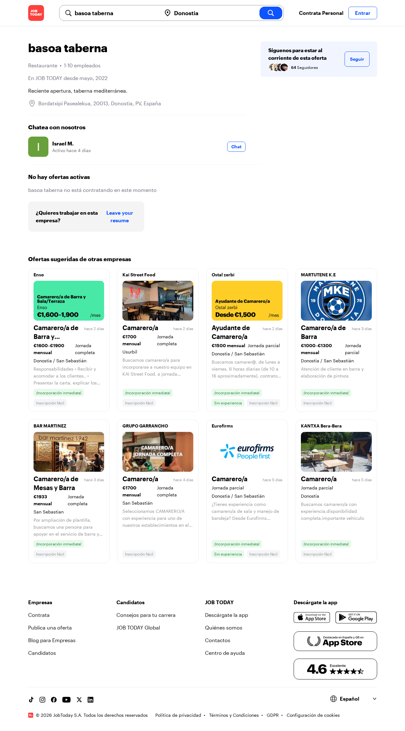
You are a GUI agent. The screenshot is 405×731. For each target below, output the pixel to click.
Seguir (357, 59)
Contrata (39, 615)
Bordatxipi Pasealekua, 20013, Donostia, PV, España (99, 103)
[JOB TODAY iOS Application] (312, 617)
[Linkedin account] (90, 700)
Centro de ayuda (225, 653)
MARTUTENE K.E (318, 274)
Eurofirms (222, 425)
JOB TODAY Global (138, 627)
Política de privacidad (178, 715)
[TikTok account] (31, 700)
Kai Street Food (138, 274)
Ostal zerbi (223, 274)
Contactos (217, 640)
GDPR (273, 715)
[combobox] (115, 13)
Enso (39, 274)
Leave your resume (119, 216)
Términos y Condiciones (234, 715)
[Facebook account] (54, 700)
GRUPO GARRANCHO (145, 425)
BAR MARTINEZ (50, 425)
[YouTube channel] (66, 700)
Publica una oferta (50, 627)
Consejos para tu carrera (146, 615)
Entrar (363, 13)
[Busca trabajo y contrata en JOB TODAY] (36, 13)
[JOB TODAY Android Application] (356, 617)
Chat (236, 146)
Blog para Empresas (52, 640)
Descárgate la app (226, 615)
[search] (270, 13)
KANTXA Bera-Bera (321, 425)
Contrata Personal (321, 13)
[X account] (79, 700)
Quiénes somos (223, 627)
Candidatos (42, 653)
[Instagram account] (42, 700)
